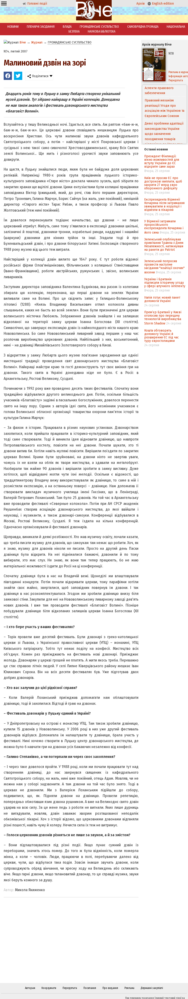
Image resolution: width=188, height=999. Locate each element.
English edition (162, 3)
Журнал (36, 42)
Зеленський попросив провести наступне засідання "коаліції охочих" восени (164, 266)
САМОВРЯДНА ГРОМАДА (142, 27)
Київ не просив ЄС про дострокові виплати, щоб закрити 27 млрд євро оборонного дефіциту (163, 183)
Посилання (89, 988)
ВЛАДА (67, 27)
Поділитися (39, 76)
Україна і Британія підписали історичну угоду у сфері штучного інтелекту (164, 282)
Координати (48, 988)
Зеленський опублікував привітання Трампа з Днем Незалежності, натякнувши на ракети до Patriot (163, 244)
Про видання (110, 988)
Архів (140, 3)
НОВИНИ (13, 27)
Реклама (129, 988)
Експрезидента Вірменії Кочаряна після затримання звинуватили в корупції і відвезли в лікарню (164, 204)
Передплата (70, 988)
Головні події (36, 3)
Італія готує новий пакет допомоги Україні (162, 299)
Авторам (30, 988)
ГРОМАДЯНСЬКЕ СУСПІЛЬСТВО (99, 27)
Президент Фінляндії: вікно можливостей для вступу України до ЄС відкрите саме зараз (161, 161)
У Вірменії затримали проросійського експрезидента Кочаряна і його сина (163, 226)
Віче (22, 42)
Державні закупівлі (152, 988)
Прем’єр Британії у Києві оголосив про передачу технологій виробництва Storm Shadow (162, 317)
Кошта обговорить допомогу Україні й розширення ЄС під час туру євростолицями (161, 335)
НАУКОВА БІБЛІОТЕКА (101, 31)
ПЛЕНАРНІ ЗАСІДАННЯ (41, 27)
